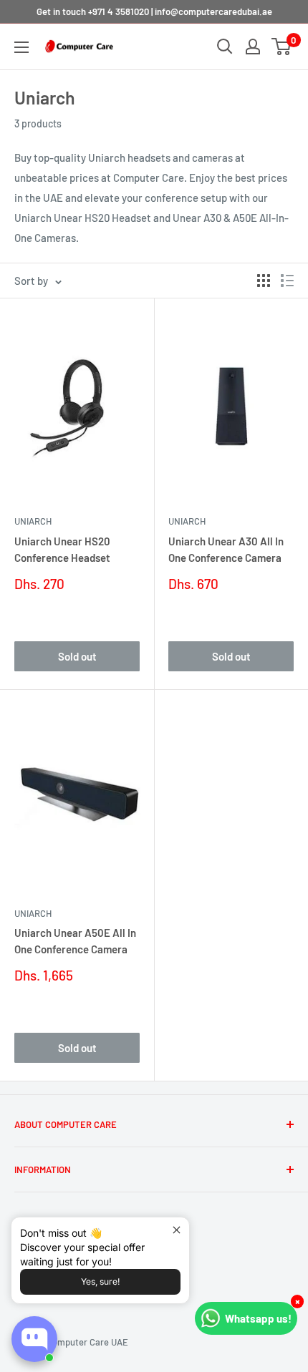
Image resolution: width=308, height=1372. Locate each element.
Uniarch (33, 521)
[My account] (253, 46)
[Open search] (225, 46)
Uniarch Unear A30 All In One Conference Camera (226, 549)
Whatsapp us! (258, 1318)
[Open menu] (21, 47)
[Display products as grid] (263, 280)
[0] (282, 46)
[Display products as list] (287, 280)
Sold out (77, 656)
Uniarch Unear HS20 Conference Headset (62, 549)
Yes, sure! (100, 1281)
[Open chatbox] (34, 1339)
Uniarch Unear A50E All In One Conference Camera (75, 940)
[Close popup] (176, 1230)
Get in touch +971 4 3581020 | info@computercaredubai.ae (154, 11)
